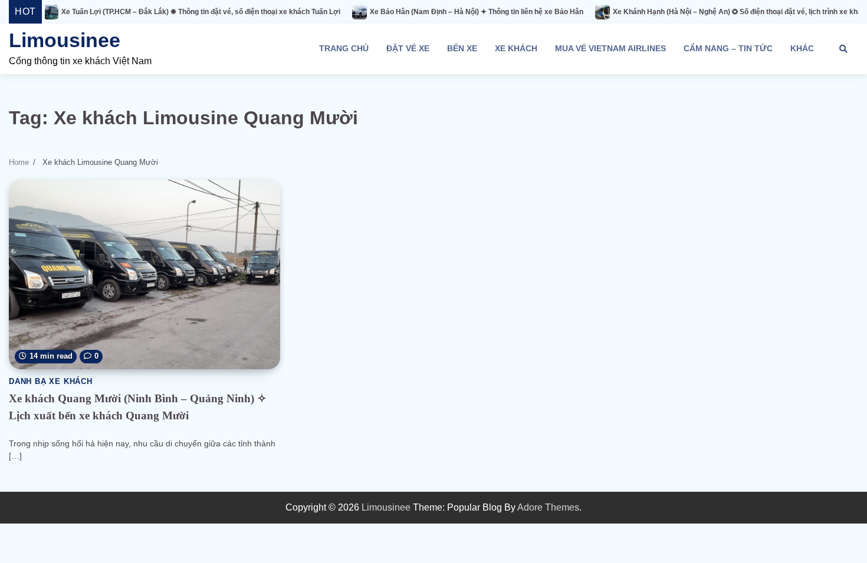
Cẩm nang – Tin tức (728, 48)
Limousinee (64, 40)
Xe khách (516, 48)
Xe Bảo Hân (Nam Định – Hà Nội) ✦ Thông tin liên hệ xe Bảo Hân (437, 12)
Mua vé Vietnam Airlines (610, 48)
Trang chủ (344, 48)
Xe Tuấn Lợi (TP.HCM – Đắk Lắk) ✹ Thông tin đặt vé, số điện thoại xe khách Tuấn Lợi (161, 12)
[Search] (843, 49)
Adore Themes (548, 507)
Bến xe (462, 48)
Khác (802, 48)
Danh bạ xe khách (51, 381)
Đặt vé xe (407, 48)
